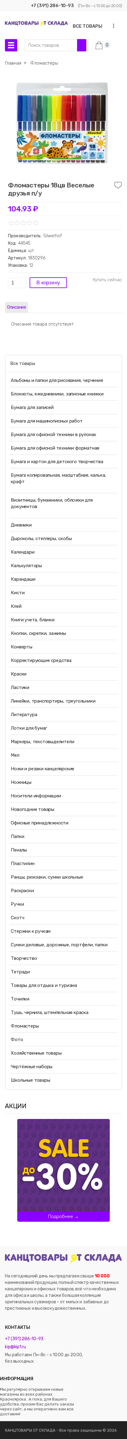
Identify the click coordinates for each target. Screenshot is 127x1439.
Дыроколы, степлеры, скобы (41, 538)
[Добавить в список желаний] (118, 185)
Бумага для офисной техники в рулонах (53, 434)
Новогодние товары (32, 809)
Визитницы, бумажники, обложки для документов (51, 503)
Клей (16, 606)
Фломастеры (25, 1026)
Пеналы (19, 850)
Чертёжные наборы (31, 1066)
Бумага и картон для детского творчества (57, 461)
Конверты (21, 647)
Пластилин (22, 863)
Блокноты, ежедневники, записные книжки (57, 394)
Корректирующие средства (41, 660)
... (112, 25)
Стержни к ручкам (31, 931)
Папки (17, 836)
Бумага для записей (32, 407)
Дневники (21, 525)
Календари (22, 552)
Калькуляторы (26, 565)
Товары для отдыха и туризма (44, 985)
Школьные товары (30, 1080)
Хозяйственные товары (36, 1053)
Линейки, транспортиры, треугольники (53, 701)
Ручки (17, 904)
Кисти (17, 592)
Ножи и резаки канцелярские (42, 769)
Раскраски (22, 890)
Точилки (20, 999)
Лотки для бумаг (29, 728)
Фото (17, 1039)
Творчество (24, 958)
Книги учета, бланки (32, 620)
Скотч (17, 917)
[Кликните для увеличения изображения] (62, 123)
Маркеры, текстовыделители (42, 741)
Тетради (20, 972)
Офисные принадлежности (39, 823)
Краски (19, 674)
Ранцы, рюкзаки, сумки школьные (47, 877)
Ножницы (21, 782)
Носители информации (36, 796)
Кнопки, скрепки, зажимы (38, 633)
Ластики (20, 687)
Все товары (22, 363)
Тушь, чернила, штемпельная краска (49, 1012)
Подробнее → (63, 1216)
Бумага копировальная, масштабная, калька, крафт (58, 478)
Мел (15, 755)
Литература (24, 714)
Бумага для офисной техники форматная (55, 448)
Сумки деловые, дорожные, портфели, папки (59, 945)
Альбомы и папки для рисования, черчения (57, 380)
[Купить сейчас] (107, 280)
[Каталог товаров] (11, 45)
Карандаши (23, 579)
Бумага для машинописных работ (46, 421)
